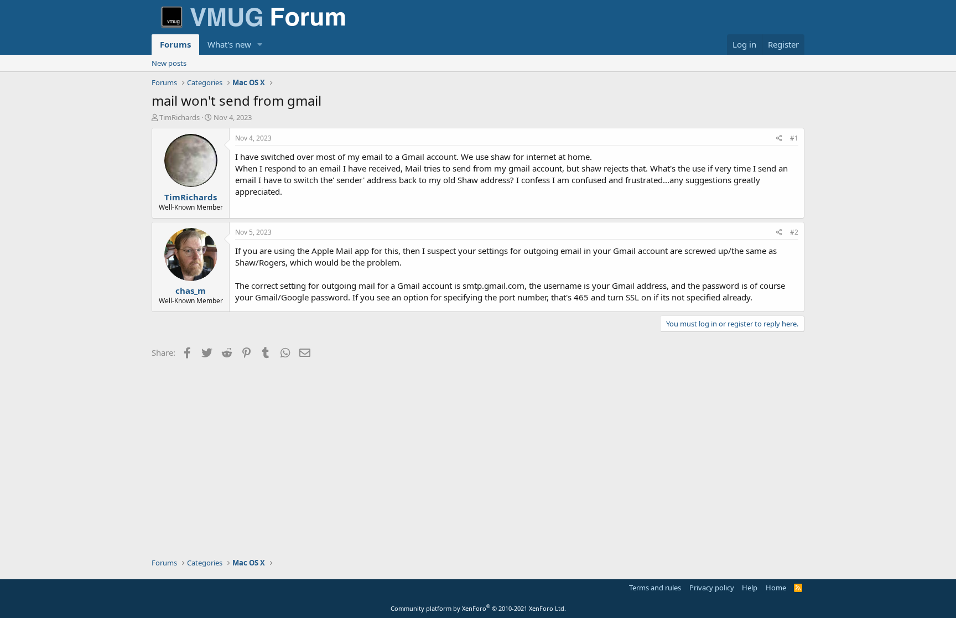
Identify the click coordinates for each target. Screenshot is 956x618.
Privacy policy (711, 588)
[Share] (779, 138)
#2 (794, 232)
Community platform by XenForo (478, 608)
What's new (229, 44)
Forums (175, 44)
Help (749, 588)
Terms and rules (655, 588)
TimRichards (179, 117)
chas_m (190, 290)
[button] (260, 44)
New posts (169, 63)
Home (776, 588)
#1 (794, 138)
